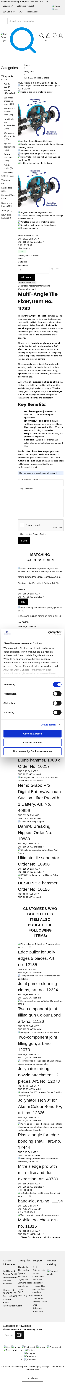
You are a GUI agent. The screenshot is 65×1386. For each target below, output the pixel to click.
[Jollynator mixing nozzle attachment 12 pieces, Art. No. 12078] (40, 1062)
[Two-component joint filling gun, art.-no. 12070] (38, 1032)
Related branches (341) (8, 157)
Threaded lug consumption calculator (38, 1289)
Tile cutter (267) (5, 182)
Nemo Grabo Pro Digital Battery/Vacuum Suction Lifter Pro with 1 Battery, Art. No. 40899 (39, 583)
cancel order (32, 1378)
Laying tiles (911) (6, 189)
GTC (34, 1267)
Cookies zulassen (32, 733)
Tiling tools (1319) (7, 78)
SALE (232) (6, 210)
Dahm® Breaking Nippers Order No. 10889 (35, 832)
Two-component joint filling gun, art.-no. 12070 (38, 1043)
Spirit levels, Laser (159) (7, 204)
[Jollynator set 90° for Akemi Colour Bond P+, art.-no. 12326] (40, 1094)
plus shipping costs (38, 1366)
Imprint (35, 1273)
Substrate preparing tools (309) (9, 101)
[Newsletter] (19, 1335)
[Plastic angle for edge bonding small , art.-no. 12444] (40, 1127)
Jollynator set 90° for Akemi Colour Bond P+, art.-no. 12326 (40, 1106)
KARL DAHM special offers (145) (9, 88)
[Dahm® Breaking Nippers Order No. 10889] (31, 821)
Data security (38, 1270)
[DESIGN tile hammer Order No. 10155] (40, 878)
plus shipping (24, 248)
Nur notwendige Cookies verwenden (32, 751)
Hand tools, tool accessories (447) (9, 124)
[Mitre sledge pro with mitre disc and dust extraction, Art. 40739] (40, 1160)
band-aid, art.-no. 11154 (40, 1201)
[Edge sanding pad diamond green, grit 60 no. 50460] (40, 609)
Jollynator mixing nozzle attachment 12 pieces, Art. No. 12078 (39, 1075)
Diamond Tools (25, 1283)
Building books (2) (8, 166)
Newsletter (37, 1283)
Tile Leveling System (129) (7, 174)
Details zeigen (48, 724)
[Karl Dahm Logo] (4, 37)
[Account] (61, 37)
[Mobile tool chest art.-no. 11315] (38, 1215)
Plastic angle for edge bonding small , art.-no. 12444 (40, 1141)
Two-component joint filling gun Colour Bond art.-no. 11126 (40, 1015)
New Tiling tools (25, 1295)
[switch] (57, 694)
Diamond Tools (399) (8, 197)
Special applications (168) (9, 146)
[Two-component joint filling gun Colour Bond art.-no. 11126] (40, 1002)
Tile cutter (22, 1276)
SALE (20, 1292)
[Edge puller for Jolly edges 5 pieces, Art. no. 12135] (40, 946)
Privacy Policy (39, 534)
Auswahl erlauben (32, 742)
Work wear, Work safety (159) (9, 136)
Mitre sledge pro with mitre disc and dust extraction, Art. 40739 (38, 1172)
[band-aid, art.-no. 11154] (40, 1195)
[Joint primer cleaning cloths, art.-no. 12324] (40, 977)
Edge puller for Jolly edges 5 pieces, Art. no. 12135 (37, 958)
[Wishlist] (55, 37)
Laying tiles (23, 1279)
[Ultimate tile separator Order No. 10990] (40, 853)
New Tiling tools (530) (6, 216)
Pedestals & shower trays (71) (9, 111)
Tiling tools (23, 1267)
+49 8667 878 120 (39, 1)
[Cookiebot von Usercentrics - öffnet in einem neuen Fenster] (48, 633)
